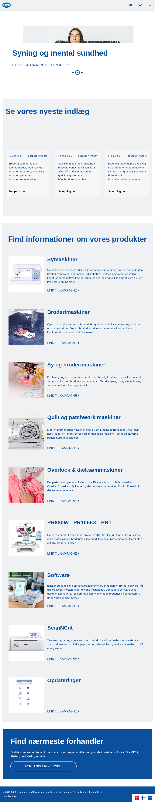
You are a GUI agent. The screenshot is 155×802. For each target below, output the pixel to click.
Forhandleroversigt (43, 766)
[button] (150, 5)
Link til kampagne (62, 290)
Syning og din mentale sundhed (39, 65)
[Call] (140, 5)
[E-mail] (131, 5)
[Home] (63, 5)
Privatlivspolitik (10, 796)
